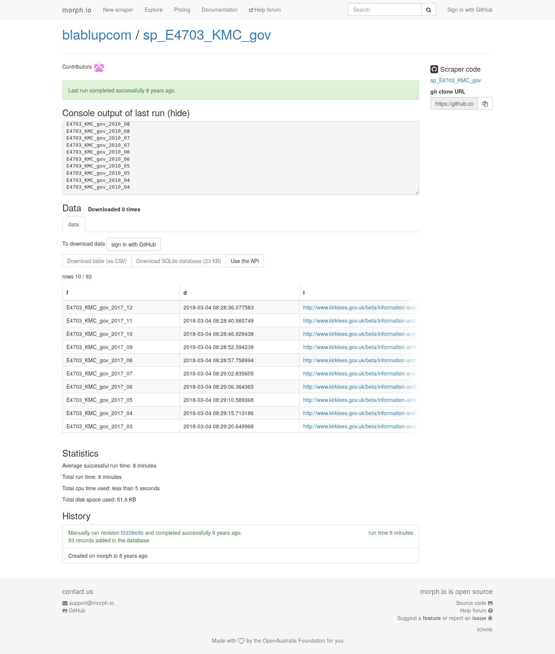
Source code (471, 602)
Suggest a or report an (441, 618)
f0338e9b (132, 532)
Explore (154, 9)
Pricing (182, 9)
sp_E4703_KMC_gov (207, 33)
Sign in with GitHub (470, 9)
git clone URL (448, 91)
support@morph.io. (92, 602)
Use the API (245, 261)
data (73, 224)
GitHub (77, 610)
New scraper (118, 9)
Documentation (220, 9)
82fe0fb (485, 629)
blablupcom (97, 33)
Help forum (267, 9)
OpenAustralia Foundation (294, 640)
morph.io (77, 9)
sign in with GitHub (133, 244)
